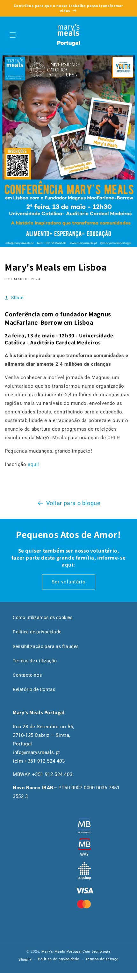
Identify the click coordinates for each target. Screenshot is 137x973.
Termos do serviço (102, 959)
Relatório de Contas (34, 689)
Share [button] (17, 297)
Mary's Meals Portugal (61, 951)
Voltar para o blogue (73, 503)
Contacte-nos (27, 675)
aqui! (33, 464)
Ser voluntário (69, 582)
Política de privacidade (37, 631)
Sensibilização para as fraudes (46, 646)
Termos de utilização (35, 660)
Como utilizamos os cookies (43, 617)
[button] (13, 35)
